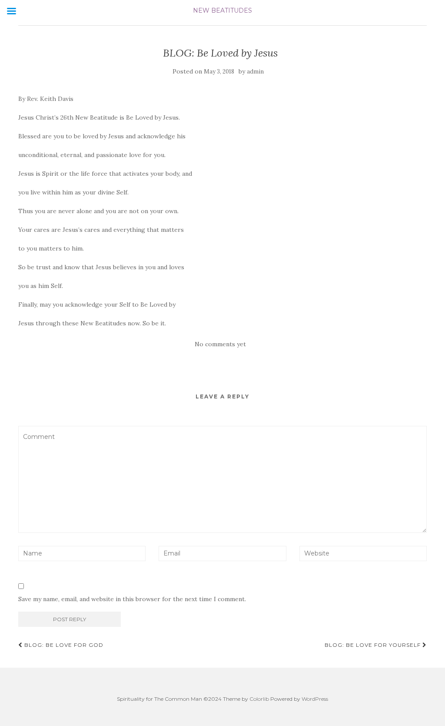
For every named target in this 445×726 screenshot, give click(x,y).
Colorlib (259, 699)
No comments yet (220, 344)
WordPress (315, 699)
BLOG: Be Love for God (63, 645)
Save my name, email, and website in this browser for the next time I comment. (132, 599)
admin (255, 71)
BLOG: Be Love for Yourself (373, 645)
